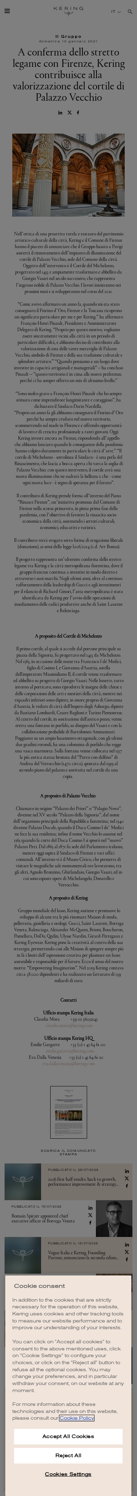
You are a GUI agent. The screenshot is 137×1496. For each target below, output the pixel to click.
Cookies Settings (68, 1474)
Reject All (68, 1455)
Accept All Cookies (68, 1436)
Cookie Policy (77, 1418)
